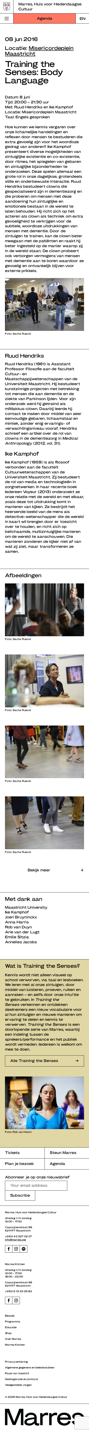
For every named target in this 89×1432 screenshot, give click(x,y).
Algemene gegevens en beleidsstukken (29, 1367)
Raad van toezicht (17, 1373)
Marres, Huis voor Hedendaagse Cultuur (50, 6)
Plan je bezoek (19, 1163)
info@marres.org (15, 1239)
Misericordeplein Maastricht (39, 51)
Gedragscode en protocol (21, 1379)
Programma (12, 1321)
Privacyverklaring (16, 1361)
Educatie (11, 1327)
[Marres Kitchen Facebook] (8, 1300)
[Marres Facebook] (8, 1249)
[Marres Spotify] (23, 1249)
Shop (8, 1333)
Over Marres (13, 1338)
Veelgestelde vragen (18, 1384)
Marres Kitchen (15, 1344)
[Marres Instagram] (16, 1249)
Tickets (12, 1152)
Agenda (44, 18)
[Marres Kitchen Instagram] (16, 1300)
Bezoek (10, 1315)
